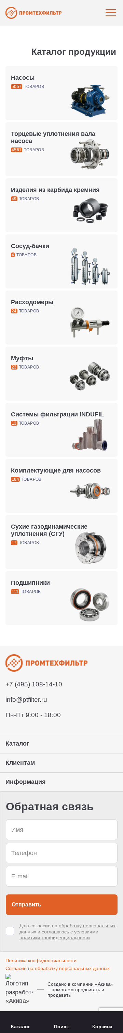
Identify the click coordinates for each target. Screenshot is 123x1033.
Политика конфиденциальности (41, 960)
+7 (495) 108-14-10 (33, 684)
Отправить (26, 904)
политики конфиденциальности (54, 937)
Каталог (20, 1026)
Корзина (102, 1026)
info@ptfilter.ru (26, 699)
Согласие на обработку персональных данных (57, 968)
